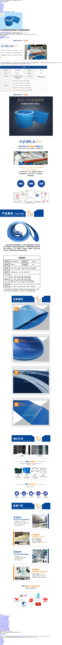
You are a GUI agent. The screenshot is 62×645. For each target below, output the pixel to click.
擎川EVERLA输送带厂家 (6, 32)
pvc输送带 (1, 640)
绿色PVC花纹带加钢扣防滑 (4, 616)
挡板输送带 (2, 5)
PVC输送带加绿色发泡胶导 (4, 615)
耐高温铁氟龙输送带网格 (4, 626)
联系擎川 (1, 10)
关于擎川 (1, 9)
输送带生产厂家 (2, 11)
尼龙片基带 (2, 6)
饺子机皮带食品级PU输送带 (5, 625)
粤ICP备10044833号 (22, 636)
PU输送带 (12, 11)
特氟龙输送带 (2, 641)
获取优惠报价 (2, 37)
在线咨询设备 (7, 37)
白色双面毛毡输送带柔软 (4, 617)
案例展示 (1, 8)
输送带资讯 (2, 7)
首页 (1, 2)
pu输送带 (1, 639)
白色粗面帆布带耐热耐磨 (4, 627)
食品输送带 (2, 642)
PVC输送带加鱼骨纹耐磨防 (4, 629)
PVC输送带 (2, 4)
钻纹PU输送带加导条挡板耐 (5, 630)
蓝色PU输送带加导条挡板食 (5, 628)
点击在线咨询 (2, 634)
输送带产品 (2, 3)
